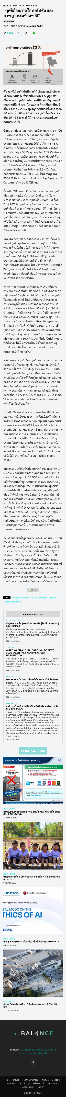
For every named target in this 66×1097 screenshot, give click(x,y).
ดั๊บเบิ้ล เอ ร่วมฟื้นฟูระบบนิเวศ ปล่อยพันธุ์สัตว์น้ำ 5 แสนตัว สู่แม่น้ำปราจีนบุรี (32, 624)
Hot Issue (18, 5)
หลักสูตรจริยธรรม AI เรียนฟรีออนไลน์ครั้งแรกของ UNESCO (31, 941)
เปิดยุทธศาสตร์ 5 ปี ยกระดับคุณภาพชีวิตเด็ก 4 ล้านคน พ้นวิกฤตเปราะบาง (31, 878)
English (41, 1086)
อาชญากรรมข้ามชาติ (12, 602)
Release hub (13, 621)
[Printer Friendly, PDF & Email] (33, 592)
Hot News (31, 5)
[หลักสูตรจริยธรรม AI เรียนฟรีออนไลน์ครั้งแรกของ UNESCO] (33, 910)
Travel (10, 647)
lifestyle (11, 677)
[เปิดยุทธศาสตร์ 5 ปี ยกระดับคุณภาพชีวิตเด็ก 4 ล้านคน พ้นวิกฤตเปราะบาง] (33, 846)
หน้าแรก (7, 5)
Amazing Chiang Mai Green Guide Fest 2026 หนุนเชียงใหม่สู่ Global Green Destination (30, 653)
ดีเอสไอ (34, 598)
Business (11, 1083)
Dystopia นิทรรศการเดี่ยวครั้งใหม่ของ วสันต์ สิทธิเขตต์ (32, 679)
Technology (24, 1083)
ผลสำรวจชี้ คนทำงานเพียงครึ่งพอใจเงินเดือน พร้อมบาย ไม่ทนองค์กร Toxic (32, 707)
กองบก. (10, 32)
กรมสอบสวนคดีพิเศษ (20, 598)
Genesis (56, 1079)
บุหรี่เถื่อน (53, 598)
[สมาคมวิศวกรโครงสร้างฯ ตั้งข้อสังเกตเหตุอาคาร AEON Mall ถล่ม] (33, 973)
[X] (26, 33)
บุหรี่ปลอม (43, 598)
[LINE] (33, 33)
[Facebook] (18, 33)
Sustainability (28, 1086)
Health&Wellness (30, 1079)
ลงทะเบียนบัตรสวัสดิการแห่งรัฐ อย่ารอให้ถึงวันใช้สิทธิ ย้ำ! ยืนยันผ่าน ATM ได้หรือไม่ (31, 813)
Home (7, 1079)
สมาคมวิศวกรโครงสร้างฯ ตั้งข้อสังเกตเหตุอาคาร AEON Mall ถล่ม (31, 1005)
